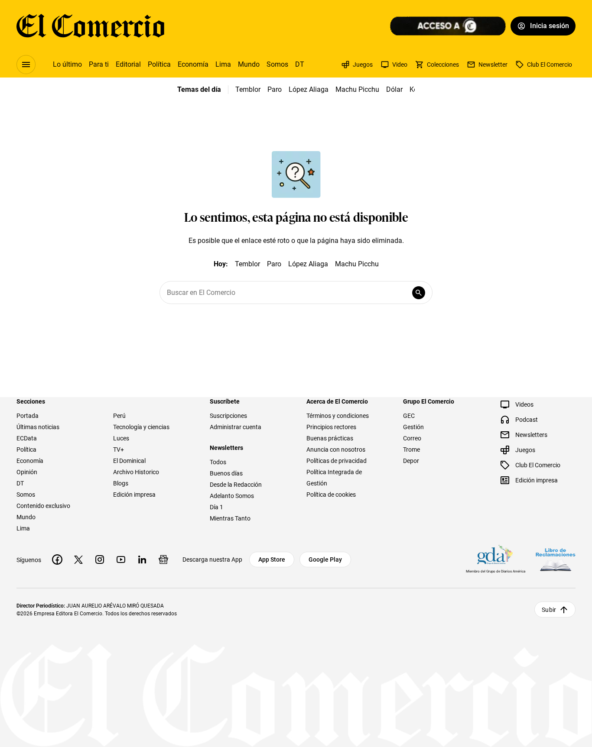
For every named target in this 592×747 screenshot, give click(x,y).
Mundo (249, 64)
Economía (193, 64)
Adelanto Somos (232, 495)
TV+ (118, 449)
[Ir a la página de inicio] (90, 26)
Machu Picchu (357, 89)
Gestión (413, 427)
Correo (412, 438)
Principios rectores (331, 427)
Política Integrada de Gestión (334, 478)
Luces (121, 438)
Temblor (247, 89)
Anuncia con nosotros (335, 449)
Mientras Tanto (230, 518)
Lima (223, 64)
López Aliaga (309, 89)
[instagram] (99, 559)
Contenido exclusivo (43, 505)
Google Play (325, 559)
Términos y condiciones (337, 415)
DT (299, 64)
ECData (26, 438)
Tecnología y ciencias (141, 427)
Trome (411, 449)
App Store (271, 559)
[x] (78, 559)
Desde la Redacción (236, 484)
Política (159, 64)
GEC (409, 415)
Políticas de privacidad (336, 460)
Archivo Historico (136, 472)
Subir (549, 609)
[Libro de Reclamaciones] (556, 560)
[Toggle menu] (26, 64)
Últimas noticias (37, 427)
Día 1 (216, 507)
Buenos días (226, 473)
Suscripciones (228, 415)
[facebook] (57, 559)
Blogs (120, 483)
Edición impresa (134, 494)
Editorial (128, 64)
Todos (218, 462)
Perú (119, 415)
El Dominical (129, 460)
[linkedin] (142, 559)
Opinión (26, 472)
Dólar (394, 89)
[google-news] (163, 559)
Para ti (99, 64)
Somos (277, 64)
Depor (411, 460)
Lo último (67, 64)
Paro (274, 89)
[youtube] (121, 559)
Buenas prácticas (329, 438)
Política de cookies (331, 494)
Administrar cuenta (235, 427)
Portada (27, 415)
